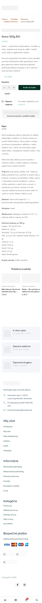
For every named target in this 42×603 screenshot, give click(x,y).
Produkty (14, 19)
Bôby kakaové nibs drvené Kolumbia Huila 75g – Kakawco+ (11, 291)
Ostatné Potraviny (11, 21)
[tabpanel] (21, 198)
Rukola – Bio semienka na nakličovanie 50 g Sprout (31, 290)
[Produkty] (16, 600)
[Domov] (5, 600)
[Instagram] (24, 584)
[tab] (4, 126)
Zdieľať (7, 93)
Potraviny (24, 19)
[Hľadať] (36, 600)
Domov (5, 19)
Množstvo (5, 82)
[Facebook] (17, 584)
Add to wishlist (37, 36)
